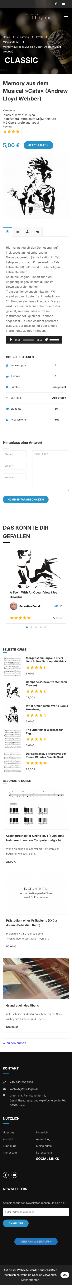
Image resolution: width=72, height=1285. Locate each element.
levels (39, 36)
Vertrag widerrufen (36, 1241)
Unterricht (42, 1132)
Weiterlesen (36, 569)
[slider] (55, 339)
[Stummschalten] (46, 340)
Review (7, 126)
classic (8, 115)
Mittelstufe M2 (11, 41)
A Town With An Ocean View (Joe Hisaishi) (33, 595)
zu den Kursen (16, 1043)
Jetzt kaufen (38, 145)
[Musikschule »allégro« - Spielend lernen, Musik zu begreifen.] (37, 16)
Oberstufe (15, 122)
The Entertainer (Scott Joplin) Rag (46, 731)
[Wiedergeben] (11, 340)
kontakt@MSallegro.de (24, 1089)
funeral (15, 119)
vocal (35, 122)
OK (65, 1274)
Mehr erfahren (30, 1279)
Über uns (8, 1132)
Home (6, 36)
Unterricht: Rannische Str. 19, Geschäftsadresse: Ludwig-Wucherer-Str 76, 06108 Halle (38, 1100)
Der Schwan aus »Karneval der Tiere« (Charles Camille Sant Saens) (46, 755)
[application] (34, 340)
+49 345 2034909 (21, 1082)
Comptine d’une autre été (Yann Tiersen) (46, 683)
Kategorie (9, 110)
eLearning (23, 36)
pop (6, 119)
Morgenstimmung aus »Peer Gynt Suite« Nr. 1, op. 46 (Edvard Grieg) (47, 659)
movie (18, 115)
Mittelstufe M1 (30, 119)
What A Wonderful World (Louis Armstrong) (47, 707)
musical (30, 115)
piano (27, 122)
